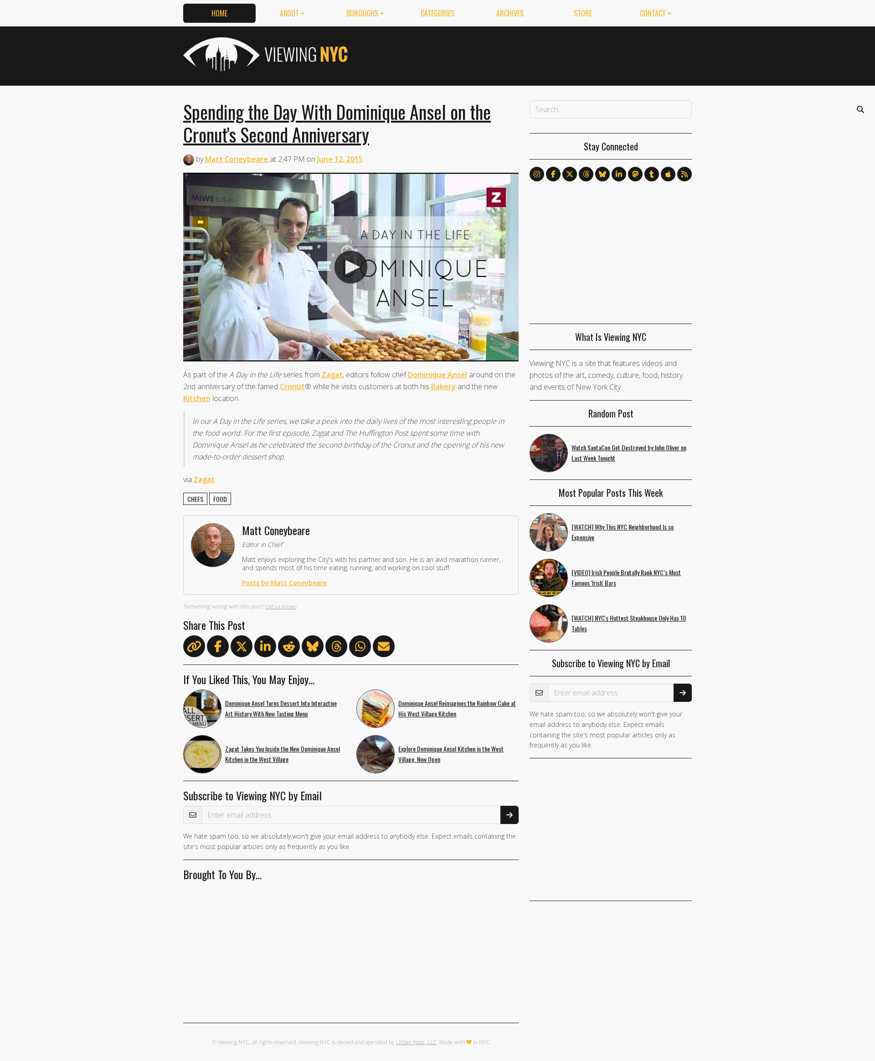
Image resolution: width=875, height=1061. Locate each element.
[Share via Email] (384, 648)
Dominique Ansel (437, 375)
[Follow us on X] (569, 174)
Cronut (292, 386)
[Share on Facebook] (218, 648)
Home (219, 13)
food (220, 499)
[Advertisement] (526, 54)
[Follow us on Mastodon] (635, 174)
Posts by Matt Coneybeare (284, 582)
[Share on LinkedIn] (265, 648)
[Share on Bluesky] (313, 648)
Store (583, 13)
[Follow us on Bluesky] (602, 174)
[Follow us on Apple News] (668, 174)
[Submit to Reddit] (289, 648)
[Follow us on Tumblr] (651, 174)
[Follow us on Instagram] (537, 174)
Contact (653, 13)
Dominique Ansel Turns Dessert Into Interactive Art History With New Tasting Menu (281, 708)
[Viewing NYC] (264, 54)
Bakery (443, 386)
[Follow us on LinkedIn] (619, 174)
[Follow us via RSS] (684, 174)
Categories (437, 13)
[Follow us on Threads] (586, 174)
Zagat (332, 375)
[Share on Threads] (336, 648)
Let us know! (280, 606)
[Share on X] (241, 648)
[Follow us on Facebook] (553, 174)
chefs (195, 499)
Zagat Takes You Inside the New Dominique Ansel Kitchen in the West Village (282, 754)
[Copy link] (194, 646)
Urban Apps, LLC (416, 1042)
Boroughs (362, 13)
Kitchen (197, 398)
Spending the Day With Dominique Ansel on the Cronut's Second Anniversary (337, 123)
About (289, 13)
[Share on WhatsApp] (360, 648)
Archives (510, 13)
